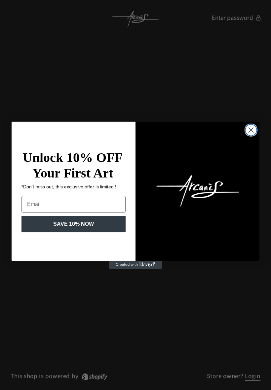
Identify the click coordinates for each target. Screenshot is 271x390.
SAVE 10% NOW (73, 224)
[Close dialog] (251, 130)
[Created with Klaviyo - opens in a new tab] (135, 265)
